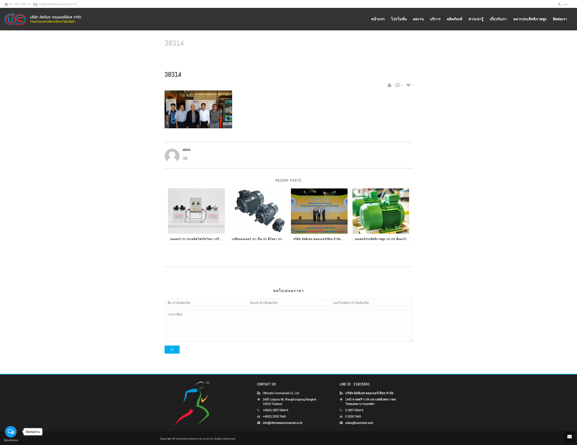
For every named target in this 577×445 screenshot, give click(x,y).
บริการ (435, 19)
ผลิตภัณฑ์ (454, 19)
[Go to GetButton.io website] (11, 440)
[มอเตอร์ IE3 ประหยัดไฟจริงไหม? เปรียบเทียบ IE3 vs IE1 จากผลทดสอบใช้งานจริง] (196, 211)
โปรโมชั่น (399, 19)
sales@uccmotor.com (359, 423)
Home (310, 54)
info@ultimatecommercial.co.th (58, 4)
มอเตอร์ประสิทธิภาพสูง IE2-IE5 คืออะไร (381, 239)
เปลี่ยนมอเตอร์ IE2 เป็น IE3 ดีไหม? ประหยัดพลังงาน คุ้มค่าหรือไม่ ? (259, 239)
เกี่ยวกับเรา (498, 19)
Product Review (326, 54)
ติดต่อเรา (560, 19)
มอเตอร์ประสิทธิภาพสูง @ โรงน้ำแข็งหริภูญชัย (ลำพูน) (369, 54)
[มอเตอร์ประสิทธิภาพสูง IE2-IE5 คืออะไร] (381, 211)
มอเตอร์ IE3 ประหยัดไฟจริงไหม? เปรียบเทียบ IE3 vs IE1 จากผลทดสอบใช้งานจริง (197, 239)
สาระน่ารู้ (476, 19)
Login (565, 4)
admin (186, 149)
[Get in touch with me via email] (185, 158)
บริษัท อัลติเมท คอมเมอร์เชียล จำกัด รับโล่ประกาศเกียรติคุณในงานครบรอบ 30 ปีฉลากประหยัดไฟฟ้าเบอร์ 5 (320, 239)
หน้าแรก (378, 19)
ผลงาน (418, 19)
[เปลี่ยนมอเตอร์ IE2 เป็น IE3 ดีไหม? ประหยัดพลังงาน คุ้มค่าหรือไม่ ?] (258, 211)
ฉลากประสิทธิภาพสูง (530, 19)
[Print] (389, 85)
